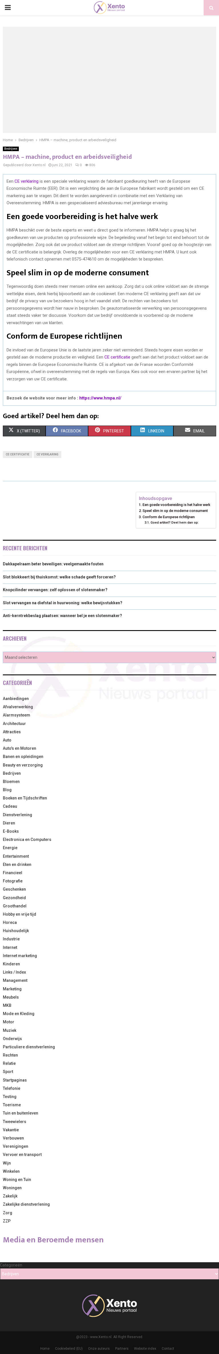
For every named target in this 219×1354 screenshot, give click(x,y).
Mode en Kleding (19, 1013)
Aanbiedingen (16, 698)
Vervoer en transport (22, 1154)
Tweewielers (14, 1121)
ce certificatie (17, 454)
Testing (10, 1096)
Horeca (10, 922)
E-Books (11, 831)
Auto (7, 740)
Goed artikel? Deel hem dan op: (174, 522)
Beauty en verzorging (23, 765)
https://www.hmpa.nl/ (100, 398)
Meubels (11, 997)
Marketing (12, 989)
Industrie (11, 939)
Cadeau (10, 806)
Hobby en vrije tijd (19, 914)
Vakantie (11, 1130)
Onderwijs (12, 1038)
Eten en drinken (17, 864)
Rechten (10, 1055)
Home (45, 1349)
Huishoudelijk (16, 930)
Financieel (12, 872)
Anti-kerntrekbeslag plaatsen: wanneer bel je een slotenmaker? (62, 615)
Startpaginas (15, 1080)
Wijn (7, 1163)
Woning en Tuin (17, 1179)
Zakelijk (10, 1196)
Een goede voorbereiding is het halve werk (176, 505)
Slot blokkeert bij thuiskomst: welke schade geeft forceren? (59, 577)
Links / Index (14, 972)
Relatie (9, 1063)
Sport (8, 1071)
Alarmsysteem (16, 715)
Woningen (12, 1188)
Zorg (7, 1213)
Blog (7, 790)
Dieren (9, 823)
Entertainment (16, 856)
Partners (122, 1349)
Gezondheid (14, 897)
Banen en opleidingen (23, 756)
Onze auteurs (99, 1349)
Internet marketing (20, 955)
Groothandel (15, 906)
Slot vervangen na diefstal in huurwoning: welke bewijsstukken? (62, 603)
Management (15, 980)
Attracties (12, 732)
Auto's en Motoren (19, 748)
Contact (168, 1349)
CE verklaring (26, 181)
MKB (7, 1005)
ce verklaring (47, 454)
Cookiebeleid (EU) (69, 1349)
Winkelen (11, 1171)
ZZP (7, 1221)
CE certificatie (117, 357)
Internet (10, 947)
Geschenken (14, 889)
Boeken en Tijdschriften (25, 798)
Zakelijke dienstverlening (26, 1204)
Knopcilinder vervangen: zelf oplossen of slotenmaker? (55, 590)
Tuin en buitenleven (20, 1113)
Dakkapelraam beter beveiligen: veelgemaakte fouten (53, 564)
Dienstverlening (17, 815)
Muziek (9, 1030)
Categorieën (11, 1265)
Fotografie (13, 881)
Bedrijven (10, 148)
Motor (8, 1022)
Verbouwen (13, 1138)
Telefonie (11, 1088)
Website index (145, 1349)
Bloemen (11, 781)
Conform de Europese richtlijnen (169, 517)
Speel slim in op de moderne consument (175, 511)
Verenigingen (15, 1146)
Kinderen (11, 964)
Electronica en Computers (27, 839)
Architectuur (14, 723)
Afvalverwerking (18, 707)
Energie (10, 847)
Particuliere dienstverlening (29, 1047)
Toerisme (12, 1105)
